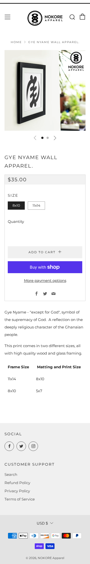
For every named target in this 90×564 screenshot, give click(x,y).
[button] (42, 138)
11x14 (36, 205)
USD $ (42, 523)
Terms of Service (19, 499)
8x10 (16, 205)
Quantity (16, 221)
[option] (45, 90)
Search (10, 474)
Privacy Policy (17, 491)
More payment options (45, 280)
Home (16, 42)
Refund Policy (17, 482)
